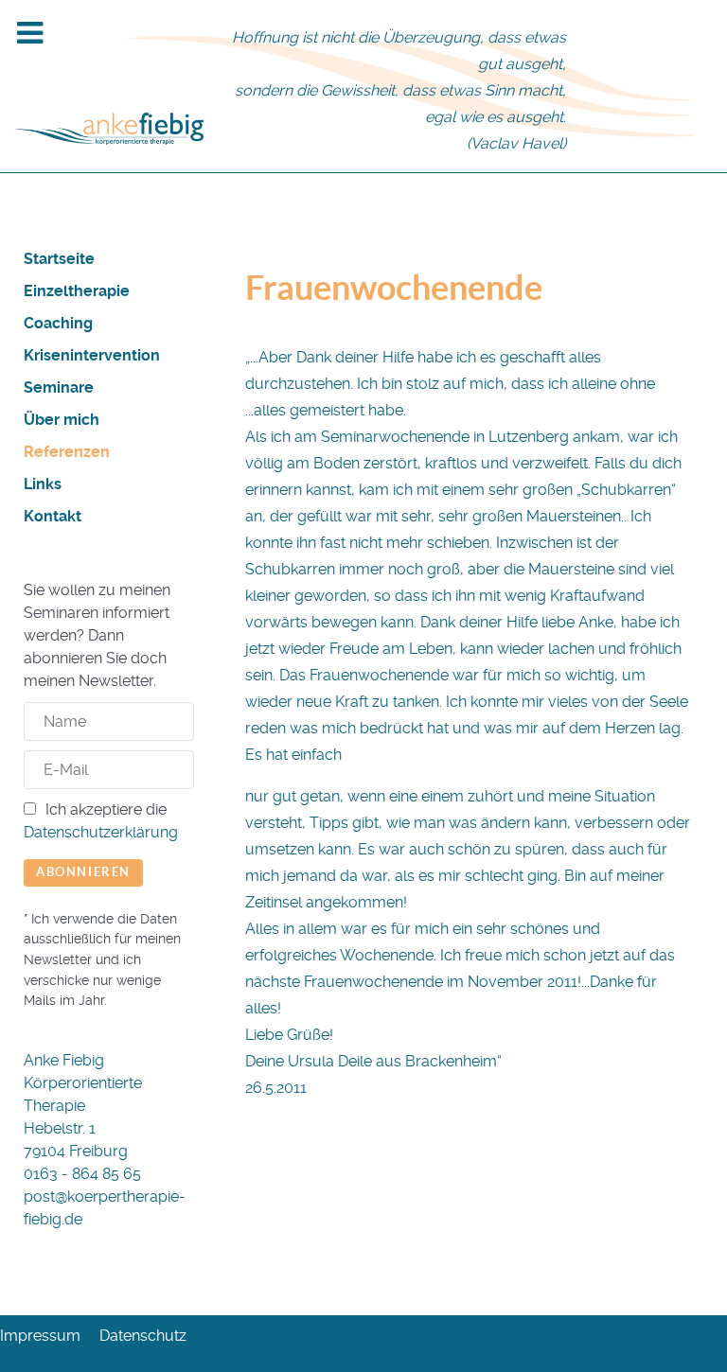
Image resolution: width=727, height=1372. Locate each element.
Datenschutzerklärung (101, 832)
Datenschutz (142, 1336)
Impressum (40, 1336)
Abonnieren (83, 872)
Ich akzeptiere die (101, 820)
